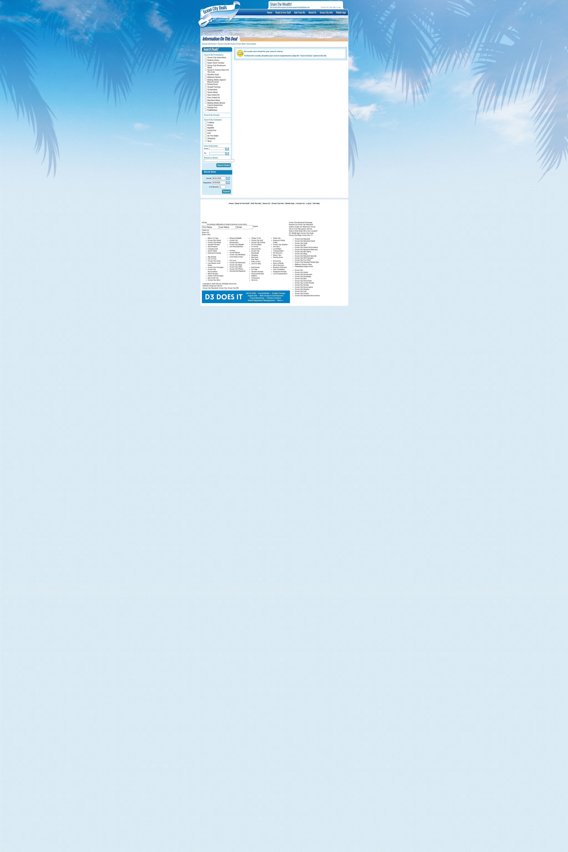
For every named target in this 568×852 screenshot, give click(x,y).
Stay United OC (213, 95)
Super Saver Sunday (215, 63)
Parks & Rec (255, 261)
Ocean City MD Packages (304, 258)
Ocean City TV (307, 235)
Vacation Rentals (214, 244)
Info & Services (278, 265)
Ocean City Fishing (258, 242)
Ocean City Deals (209, 44)
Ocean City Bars (301, 278)
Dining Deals (212, 84)
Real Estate (255, 267)
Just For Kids (256, 263)
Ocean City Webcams (237, 262)
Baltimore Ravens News (303, 264)
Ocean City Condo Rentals (304, 283)
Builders (254, 276)
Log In (308, 203)
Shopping (211, 138)
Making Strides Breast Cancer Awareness (216, 104)
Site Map (333, 7)
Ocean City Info (326, 12)
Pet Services (277, 253)
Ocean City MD (233, 288)
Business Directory (280, 267)
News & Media (278, 263)
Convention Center (236, 257)
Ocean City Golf (257, 240)
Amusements (256, 249)
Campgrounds (213, 249)
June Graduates (279, 269)
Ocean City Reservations (304, 287)
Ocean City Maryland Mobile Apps (307, 262)
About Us (312, 12)
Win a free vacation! (310, 231)
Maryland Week (213, 100)
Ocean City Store (214, 280)
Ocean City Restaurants (303, 274)
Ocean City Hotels (214, 240)
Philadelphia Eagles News (304, 266)
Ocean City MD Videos (303, 251)
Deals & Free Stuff (283, 12)
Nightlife (210, 128)
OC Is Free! (212, 259)
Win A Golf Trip (213, 278)
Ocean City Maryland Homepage (300, 222)
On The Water (212, 136)
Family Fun (211, 130)
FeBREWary (212, 110)
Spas (209, 141)
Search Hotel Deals (296, 231)
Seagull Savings (214, 87)
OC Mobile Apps (294, 233)
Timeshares (255, 278)
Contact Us (324, 7)
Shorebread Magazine (237, 271)
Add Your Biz (256, 203)
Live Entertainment (236, 246)
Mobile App (340, 12)
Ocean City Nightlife (237, 244)
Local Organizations (280, 274)
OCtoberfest (212, 90)
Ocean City (223, 288)
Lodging (210, 122)
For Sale (254, 269)
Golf (209, 133)
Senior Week (212, 92)
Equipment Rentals (280, 271)
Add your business (299, 12)
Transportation (278, 251)
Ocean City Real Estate (303, 281)
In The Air (254, 246)
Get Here (276, 246)
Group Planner (235, 252)
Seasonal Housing (214, 253)
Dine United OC (213, 98)
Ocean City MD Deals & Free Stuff (231, 44)
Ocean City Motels (214, 242)
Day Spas (254, 259)
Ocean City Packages (216, 267)
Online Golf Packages (216, 276)
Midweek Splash (214, 77)
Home (231, 203)
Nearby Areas (278, 257)
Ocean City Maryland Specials (306, 256)
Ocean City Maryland (210, 288)
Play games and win (305, 229)
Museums (254, 257)
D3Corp (218, 284)
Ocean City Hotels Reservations (306, 247)
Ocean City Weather (280, 244)
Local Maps (277, 249)
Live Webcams (304, 227)
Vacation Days (213, 75)
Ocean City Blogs (236, 265)
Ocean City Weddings (237, 254)
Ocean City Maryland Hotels (305, 241)
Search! (226, 191)
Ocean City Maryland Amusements (307, 295)
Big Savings (212, 257)
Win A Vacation (213, 274)
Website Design (208, 286)
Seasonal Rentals (257, 274)
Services (254, 280)
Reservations (212, 246)
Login (339, 7)
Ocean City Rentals (302, 285)
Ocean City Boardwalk (303, 276)
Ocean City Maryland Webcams (306, 249)
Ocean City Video (236, 267)
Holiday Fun (212, 107)
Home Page (269, 12)
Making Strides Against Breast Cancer (216, 81)
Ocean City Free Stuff (302, 260)
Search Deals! (223, 165)
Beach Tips (277, 255)
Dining (210, 125)
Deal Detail (251, 44)
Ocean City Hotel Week (216, 58)
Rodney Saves (213, 60)
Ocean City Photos (236, 269)
